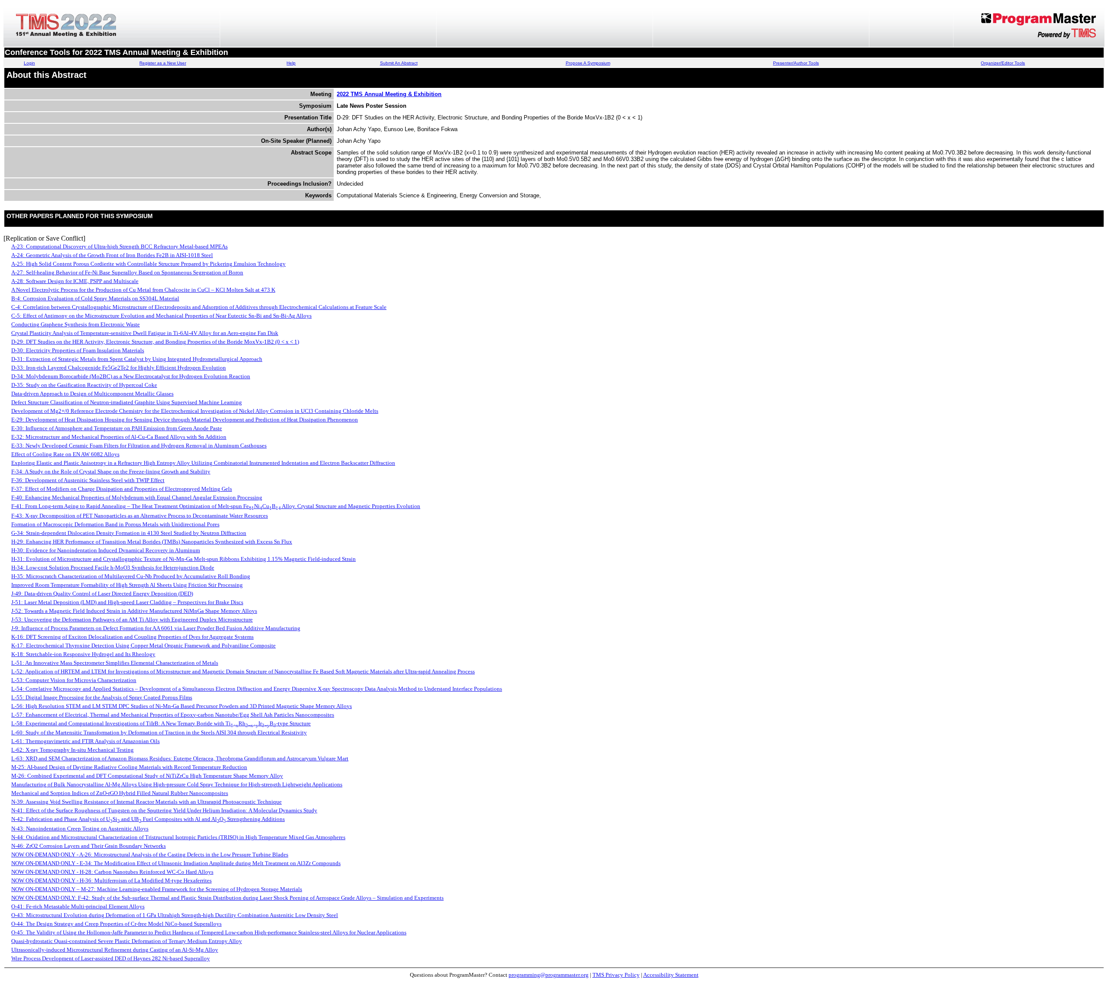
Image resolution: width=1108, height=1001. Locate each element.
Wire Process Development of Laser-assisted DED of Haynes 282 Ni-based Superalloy (110, 958)
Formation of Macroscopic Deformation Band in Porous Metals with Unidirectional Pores (115, 524)
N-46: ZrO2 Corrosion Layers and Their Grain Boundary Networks (88, 846)
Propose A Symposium (588, 63)
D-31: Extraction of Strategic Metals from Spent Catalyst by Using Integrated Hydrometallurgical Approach (136, 359)
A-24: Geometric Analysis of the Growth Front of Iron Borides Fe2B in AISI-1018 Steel (112, 255)
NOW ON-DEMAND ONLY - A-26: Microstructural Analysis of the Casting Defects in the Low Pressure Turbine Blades (149, 854)
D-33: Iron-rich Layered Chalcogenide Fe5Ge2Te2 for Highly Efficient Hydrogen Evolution (118, 367)
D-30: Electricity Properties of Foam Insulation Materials (77, 350)
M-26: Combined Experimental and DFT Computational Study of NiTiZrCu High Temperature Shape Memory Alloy (147, 775)
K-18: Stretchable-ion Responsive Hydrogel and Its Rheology (83, 654)
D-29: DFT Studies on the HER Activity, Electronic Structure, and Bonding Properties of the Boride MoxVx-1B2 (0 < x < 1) (155, 341)
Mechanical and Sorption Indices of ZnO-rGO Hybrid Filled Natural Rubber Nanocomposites (119, 793)
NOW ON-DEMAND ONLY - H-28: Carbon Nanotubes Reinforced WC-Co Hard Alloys (112, 872)
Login (29, 63)
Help (291, 63)
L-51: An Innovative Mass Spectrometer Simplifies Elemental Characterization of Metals (114, 663)
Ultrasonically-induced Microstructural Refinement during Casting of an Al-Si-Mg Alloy (114, 949)
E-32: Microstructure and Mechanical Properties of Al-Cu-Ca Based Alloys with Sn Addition (118, 437)
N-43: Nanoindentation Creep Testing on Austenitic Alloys (79, 828)
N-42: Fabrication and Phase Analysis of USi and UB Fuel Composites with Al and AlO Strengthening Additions (148, 819)
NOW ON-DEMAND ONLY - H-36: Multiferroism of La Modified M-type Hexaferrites (111, 880)
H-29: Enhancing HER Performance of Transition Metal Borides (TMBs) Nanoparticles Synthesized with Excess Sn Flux (151, 541)
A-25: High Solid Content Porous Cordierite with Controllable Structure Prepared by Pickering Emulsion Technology (148, 264)
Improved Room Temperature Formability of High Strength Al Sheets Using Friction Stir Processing (127, 585)
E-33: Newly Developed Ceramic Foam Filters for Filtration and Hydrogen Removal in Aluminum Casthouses (139, 445)
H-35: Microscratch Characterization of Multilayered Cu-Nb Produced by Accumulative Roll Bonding (130, 576)
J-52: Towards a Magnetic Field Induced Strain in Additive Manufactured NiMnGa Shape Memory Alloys (134, 611)
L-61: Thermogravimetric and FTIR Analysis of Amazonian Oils (85, 741)
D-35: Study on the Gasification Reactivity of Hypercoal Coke (84, 385)
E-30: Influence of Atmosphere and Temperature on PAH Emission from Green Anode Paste (116, 428)
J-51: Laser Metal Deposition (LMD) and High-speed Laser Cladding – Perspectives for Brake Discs (127, 602)
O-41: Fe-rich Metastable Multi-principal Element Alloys (78, 906)
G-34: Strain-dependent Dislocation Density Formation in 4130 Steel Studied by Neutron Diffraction (128, 533)
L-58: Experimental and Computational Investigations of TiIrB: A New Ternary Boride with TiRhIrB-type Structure (161, 723)
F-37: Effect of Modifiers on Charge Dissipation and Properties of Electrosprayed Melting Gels (121, 489)
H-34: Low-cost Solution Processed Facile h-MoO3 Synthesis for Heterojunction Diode (112, 567)
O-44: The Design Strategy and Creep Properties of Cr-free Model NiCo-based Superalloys (116, 924)
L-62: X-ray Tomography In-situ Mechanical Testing (72, 750)
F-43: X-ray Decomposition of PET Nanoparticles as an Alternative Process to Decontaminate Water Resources (139, 515)
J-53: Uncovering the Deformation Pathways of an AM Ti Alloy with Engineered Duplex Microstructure (132, 619)
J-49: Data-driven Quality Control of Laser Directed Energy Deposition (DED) (102, 593)
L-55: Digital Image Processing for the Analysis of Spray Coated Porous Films (101, 697)
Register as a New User (162, 63)
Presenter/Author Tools (796, 63)
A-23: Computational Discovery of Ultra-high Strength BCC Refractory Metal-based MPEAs (119, 246)
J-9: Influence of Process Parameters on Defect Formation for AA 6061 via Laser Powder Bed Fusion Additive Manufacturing (155, 628)
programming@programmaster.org (549, 975)
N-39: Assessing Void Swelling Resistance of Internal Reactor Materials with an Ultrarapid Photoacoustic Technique (146, 801)
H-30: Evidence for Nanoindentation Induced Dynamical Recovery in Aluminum (105, 550)
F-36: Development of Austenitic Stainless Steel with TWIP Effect (87, 480)
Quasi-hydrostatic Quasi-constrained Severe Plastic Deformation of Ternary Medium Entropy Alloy (126, 941)
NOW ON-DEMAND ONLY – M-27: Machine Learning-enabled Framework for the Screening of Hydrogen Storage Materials (156, 889)
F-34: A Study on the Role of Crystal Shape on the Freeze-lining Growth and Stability (110, 471)
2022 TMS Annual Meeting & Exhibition (389, 94)
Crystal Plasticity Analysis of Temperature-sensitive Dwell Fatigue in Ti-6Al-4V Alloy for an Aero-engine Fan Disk (144, 333)
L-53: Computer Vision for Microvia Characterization (73, 680)
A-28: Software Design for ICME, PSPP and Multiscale (74, 281)
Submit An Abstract (399, 63)
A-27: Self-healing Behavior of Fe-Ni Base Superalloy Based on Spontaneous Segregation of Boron (127, 272)
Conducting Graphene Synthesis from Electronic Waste (75, 324)
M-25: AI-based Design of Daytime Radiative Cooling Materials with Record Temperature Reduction (129, 767)
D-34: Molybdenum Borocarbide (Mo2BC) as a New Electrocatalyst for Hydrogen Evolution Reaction (130, 376)
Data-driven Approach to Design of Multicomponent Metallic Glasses (92, 393)
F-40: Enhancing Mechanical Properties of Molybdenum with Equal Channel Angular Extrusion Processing (136, 497)
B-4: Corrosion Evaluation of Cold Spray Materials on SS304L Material (95, 298)
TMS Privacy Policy (616, 975)
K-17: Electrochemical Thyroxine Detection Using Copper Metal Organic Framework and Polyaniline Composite (143, 645)
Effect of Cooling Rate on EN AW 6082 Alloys (65, 454)
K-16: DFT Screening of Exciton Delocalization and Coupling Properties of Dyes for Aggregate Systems (132, 637)
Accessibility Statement (671, 975)
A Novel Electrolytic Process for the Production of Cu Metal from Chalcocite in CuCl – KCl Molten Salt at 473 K (143, 289)
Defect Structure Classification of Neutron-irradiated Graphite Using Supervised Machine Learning (126, 402)
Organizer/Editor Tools (1003, 63)
